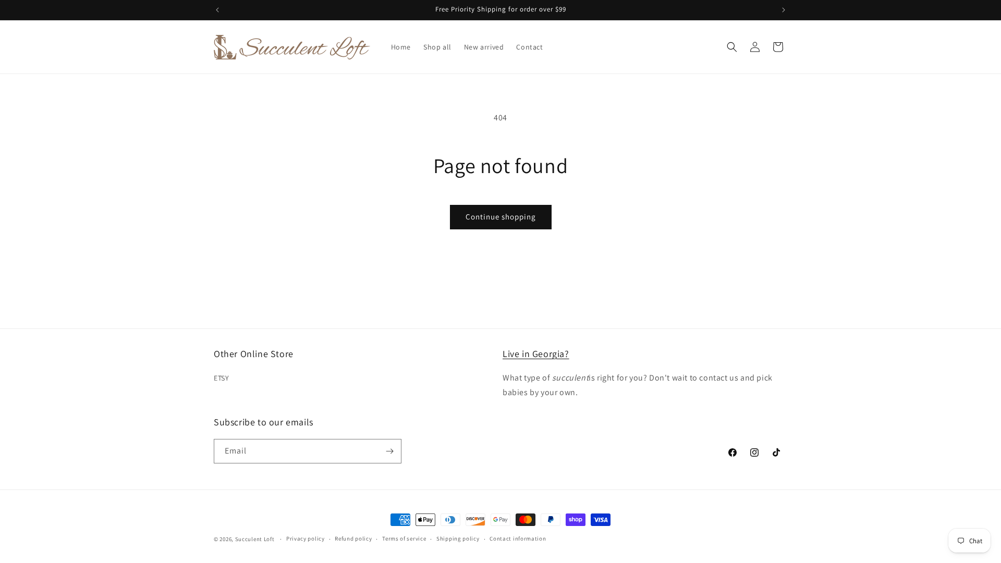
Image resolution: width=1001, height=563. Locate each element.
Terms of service (404, 538)
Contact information (518, 538)
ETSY (221, 378)
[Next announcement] (783, 10)
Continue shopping (501, 217)
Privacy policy (305, 538)
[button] (732, 46)
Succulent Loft (255, 539)
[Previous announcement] (217, 10)
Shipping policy (458, 538)
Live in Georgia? (536, 354)
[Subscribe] (389, 451)
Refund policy (353, 538)
